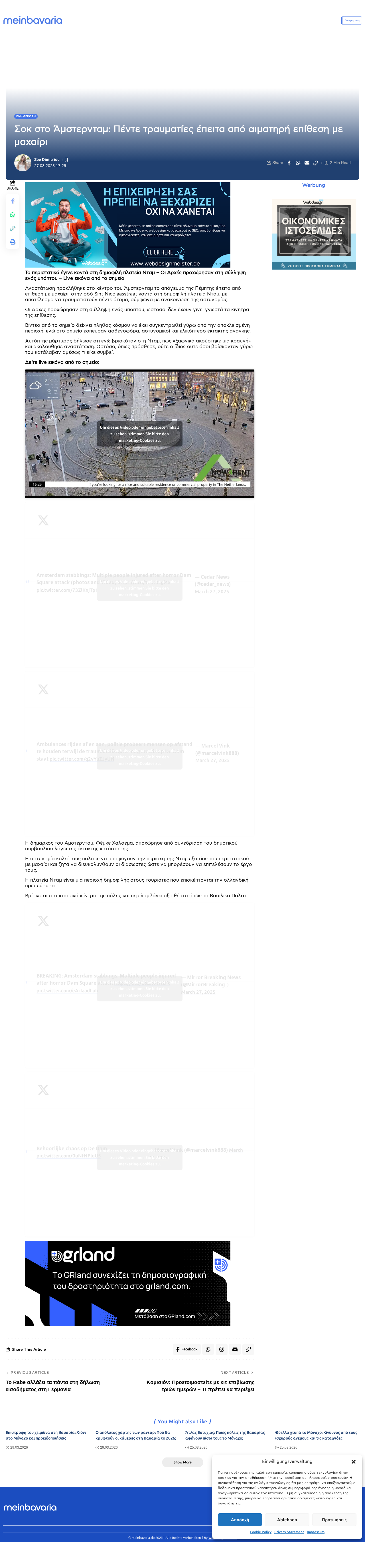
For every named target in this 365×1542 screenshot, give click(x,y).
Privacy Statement (289, 1532)
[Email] (307, 162)
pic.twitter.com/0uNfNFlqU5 (68, 1156)
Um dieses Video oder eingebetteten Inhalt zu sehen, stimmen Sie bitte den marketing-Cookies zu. (139, 434)
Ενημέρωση (26, 116)
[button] (353, 1462)
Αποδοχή (240, 1519)
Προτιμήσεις (334, 1519)
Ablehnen (287, 1519)
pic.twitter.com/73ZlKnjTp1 (67, 590)
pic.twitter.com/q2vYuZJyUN (82, 759)
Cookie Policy (260, 1532)
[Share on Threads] (222, 1349)
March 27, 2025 (212, 591)
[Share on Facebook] (289, 162)
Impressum (316, 1532)
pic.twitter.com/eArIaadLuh (67, 990)
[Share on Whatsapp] (298, 162)
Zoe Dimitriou (47, 159)
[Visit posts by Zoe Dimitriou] (22, 162)
